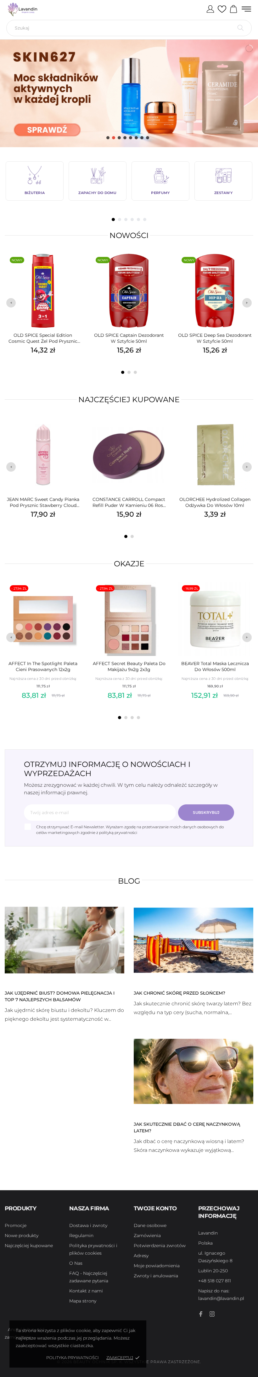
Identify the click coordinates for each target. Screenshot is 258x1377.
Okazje (129, 563)
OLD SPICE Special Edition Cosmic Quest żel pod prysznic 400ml (42, 338)
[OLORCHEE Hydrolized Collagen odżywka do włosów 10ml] (247, 432)
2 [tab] (119, 219)
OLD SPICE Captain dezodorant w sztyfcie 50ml (129, 338)
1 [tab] (113, 219)
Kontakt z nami (86, 1291)
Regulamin (81, 1235)
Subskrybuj (206, 812)
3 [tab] (125, 219)
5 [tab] (138, 219)
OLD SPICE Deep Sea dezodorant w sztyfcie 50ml (215, 338)
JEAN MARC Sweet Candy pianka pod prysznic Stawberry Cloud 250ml (43, 502)
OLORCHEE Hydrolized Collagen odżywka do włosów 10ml (214, 502)
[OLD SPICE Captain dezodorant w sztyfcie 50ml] (161, 268)
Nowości (129, 235)
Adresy (141, 1255)
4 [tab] (132, 219)
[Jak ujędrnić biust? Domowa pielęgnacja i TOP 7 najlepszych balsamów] (64, 940)
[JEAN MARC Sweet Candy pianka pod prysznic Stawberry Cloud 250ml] (75, 432)
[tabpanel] (35, 181)
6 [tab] (144, 219)
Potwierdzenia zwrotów (160, 1245)
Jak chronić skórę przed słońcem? (179, 993)
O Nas (75, 1263)
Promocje (15, 1225)
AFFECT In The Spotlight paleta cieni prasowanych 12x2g (42, 666)
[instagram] (212, 1314)
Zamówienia (147, 1235)
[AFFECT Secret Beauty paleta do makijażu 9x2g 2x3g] (161, 596)
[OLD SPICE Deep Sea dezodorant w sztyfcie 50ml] (247, 268)
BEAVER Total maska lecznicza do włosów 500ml (215, 666)
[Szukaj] (240, 28)
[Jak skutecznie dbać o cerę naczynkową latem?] (193, 1071)
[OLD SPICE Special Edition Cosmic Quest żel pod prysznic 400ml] (75, 268)
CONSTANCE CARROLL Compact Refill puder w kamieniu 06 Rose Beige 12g (129, 502)
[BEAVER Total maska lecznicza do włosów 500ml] (247, 596)
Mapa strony (82, 1301)
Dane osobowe (150, 1225)
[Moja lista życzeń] (222, 9)
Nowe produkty (21, 1235)
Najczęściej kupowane (129, 399)
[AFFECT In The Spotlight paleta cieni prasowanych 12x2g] (75, 596)
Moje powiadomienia (157, 1266)
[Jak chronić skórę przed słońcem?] (193, 940)
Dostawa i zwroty (88, 1225)
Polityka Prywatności (72, 1357)
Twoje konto (155, 1208)
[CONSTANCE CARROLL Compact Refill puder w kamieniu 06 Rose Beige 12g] (161, 432)
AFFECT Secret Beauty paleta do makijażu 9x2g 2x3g (129, 666)
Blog (129, 881)
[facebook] (200, 1314)
